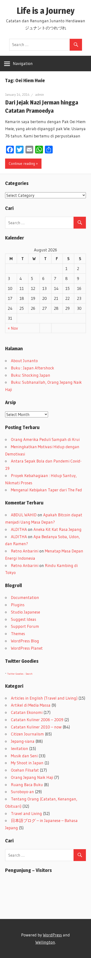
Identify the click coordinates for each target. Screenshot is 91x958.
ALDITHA (19, 529)
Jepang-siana (22, 741)
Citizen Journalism (27, 733)
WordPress (52, 934)
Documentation (25, 597)
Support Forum (25, 626)
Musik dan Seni (24, 755)
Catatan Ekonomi (26, 712)
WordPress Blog (25, 640)
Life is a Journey (50, 10)
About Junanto (24, 360)
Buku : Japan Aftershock (32, 367)
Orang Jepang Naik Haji (32, 777)
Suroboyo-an (22, 791)
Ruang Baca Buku (27, 784)
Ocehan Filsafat (25, 770)
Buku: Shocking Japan (30, 375)
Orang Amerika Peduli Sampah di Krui (45, 439)
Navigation (23, 63)
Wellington (45, 942)
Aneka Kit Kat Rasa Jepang (57, 529)
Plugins (18, 604)
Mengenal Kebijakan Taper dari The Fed (46, 489)
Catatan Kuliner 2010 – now (36, 726)
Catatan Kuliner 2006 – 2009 (37, 719)
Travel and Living (26, 813)
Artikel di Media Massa (30, 705)
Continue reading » (23, 163)
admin (39, 94)
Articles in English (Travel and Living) (44, 698)
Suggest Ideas (23, 619)
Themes (18, 633)
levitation (19, 748)
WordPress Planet (27, 648)
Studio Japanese (25, 612)
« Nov (13, 328)
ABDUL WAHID (24, 514)
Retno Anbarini (24, 550)
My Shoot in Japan (27, 762)
